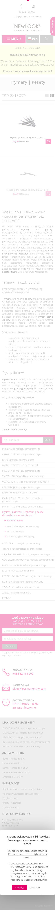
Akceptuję (19, 887)
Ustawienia (35, 887)
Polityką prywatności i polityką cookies (27, 854)
